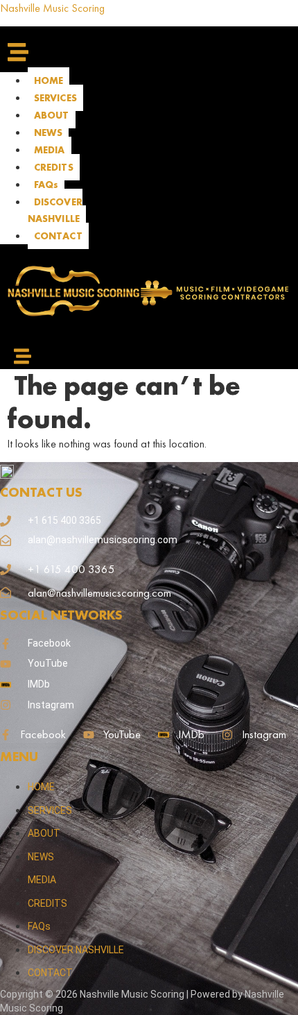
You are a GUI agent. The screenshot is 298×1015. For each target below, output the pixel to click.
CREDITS (53, 167)
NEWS (48, 132)
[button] (30, 49)
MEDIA (49, 150)
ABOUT (51, 115)
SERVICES (55, 98)
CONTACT (58, 236)
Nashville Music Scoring (52, 8)
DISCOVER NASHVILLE (55, 210)
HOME (48, 80)
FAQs (46, 184)
